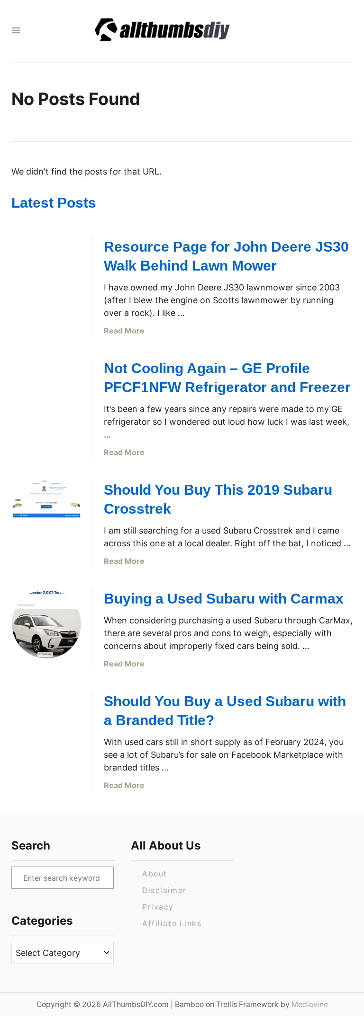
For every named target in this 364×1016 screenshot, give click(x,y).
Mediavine (309, 1004)
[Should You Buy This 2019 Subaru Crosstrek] (46, 515)
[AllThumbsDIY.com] (178, 31)
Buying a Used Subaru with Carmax (224, 598)
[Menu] (16, 31)
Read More (124, 330)
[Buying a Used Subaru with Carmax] (46, 623)
